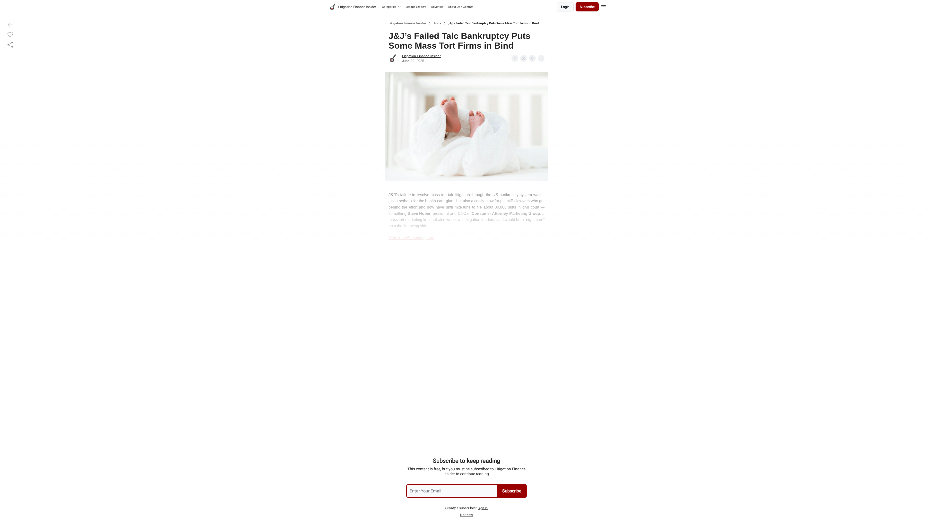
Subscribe (587, 7)
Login (565, 7)
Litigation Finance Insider (407, 23)
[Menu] (603, 6)
